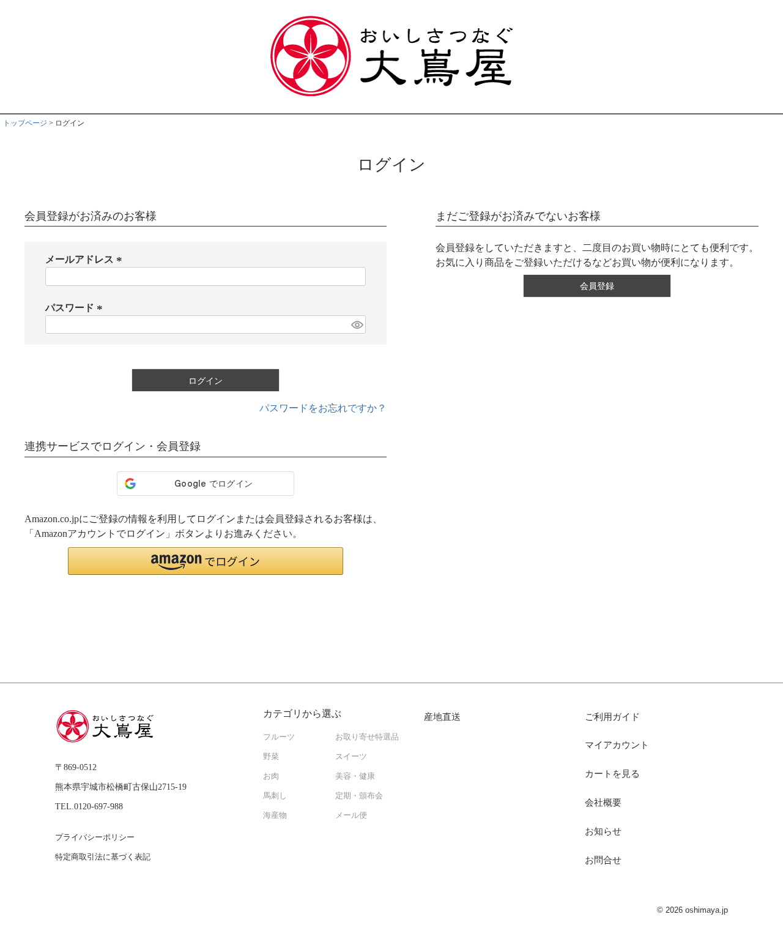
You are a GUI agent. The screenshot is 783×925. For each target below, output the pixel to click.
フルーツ (279, 737)
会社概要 (603, 802)
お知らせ (603, 831)
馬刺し (275, 796)
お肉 (271, 776)
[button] (205, 561)
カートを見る (612, 774)
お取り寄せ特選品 (367, 737)
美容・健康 (355, 776)
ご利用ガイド (612, 717)
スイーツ (351, 756)
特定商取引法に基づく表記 (102, 856)
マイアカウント (617, 745)
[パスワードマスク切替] (356, 325)
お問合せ (603, 860)
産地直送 (442, 717)
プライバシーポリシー (95, 837)
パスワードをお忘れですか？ (323, 408)
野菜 (271, 756)
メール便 (351, 815)
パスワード (75, 307)
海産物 (275, 815)
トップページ (25, 123)
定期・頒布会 (359, 796)
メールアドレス (85, 259)
